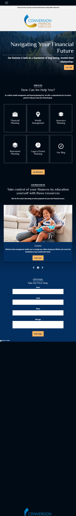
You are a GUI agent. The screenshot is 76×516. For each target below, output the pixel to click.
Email (38, 298)
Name (38, 287)
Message (38, 319)
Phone (38, 309)
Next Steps (38, 334)
